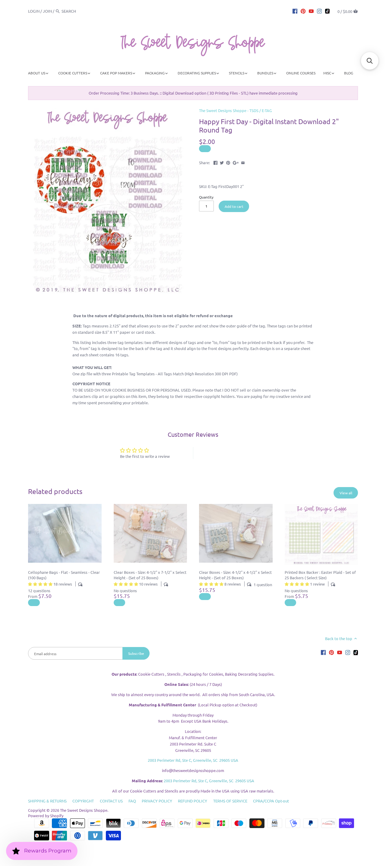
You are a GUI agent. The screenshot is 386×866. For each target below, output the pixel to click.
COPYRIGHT (83, 800)
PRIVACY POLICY (157, 800)
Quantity (206, 197)
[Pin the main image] (228, 161)
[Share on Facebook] (215, 161)
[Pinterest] (303, 11)
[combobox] (78, 11)
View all (346, 492)
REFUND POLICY (192, 800)
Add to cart (234, 206)
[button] (369, 61)
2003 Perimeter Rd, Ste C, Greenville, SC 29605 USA (193, 760)
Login (34, 11)
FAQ (132, 800)
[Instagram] (319, 11)
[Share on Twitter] (222, 161)
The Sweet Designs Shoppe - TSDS (228, 110)
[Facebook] (295, 11)
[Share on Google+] (236, 161)
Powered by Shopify (45, 815)
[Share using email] (243, 161)
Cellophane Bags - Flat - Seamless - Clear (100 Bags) (64, 575)
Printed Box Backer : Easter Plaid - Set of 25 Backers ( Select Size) (320, 575)
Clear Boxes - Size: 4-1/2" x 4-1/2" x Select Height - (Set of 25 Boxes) (235, 575)
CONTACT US (111, 800)
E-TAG (267, 110)
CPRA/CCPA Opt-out (271, 800)
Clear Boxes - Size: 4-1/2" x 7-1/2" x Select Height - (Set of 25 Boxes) (150, 575)
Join (47, 11)
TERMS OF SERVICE (230, 800)
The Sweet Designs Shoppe (83, 810)
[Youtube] (311, 11)
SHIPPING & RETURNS (47, 800)
